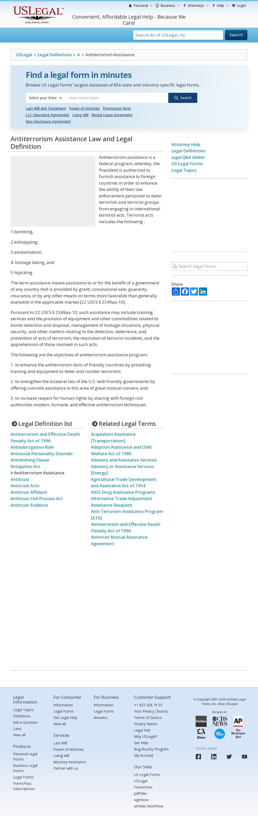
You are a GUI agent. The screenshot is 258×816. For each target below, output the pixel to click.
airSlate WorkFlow (149, 806)
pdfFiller (140, 793)
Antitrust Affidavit (29, 492)
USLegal (24, 54)
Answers (101, 717)
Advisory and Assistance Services (124, 460)
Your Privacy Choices (151, 711)
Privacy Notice (145, 723)
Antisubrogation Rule (32, 447)
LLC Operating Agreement (47, 114)
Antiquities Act (25, 466)
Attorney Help (185, 144)
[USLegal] (38, 7)
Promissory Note (117, 108)
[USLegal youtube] (244, 756)
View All (19, 735)
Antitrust (20, 479)
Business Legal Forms (25, 768)
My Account (143, 755)
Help (220, 5)
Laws (17, 728)
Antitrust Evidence (29, 505)
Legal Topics (183, 170)
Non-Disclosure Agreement (48, 121)
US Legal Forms (187, 163)
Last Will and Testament (46, 108)
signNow (141, 799)
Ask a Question (25, 722)
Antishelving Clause (30, 460)
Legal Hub (142, 730)
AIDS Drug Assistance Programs (123, 492)
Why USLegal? (145, 736)
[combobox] (45, 98)
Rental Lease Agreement (112, 114)
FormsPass (143, 787)
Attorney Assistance (69, 762)
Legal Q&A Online (187, 157)
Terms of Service (148, 717)
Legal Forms (23, 777)
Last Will (60, 743)
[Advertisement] (53, 191)
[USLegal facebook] (198, 756)
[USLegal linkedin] (213, 756)
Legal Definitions (55, 54)
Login (241, 5)
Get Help (141, 742)
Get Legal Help (65, 717)
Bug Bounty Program (151, 749)
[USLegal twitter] (229, 756)
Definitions (22, 716)
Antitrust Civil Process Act (37, 498)
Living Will (80, 114)
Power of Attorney (84, 108)
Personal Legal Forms (25, 756)
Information (63, 705)
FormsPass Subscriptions (24, 786)
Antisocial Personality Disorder (42, 453)
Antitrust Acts (25, 485)
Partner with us (65, 768)
